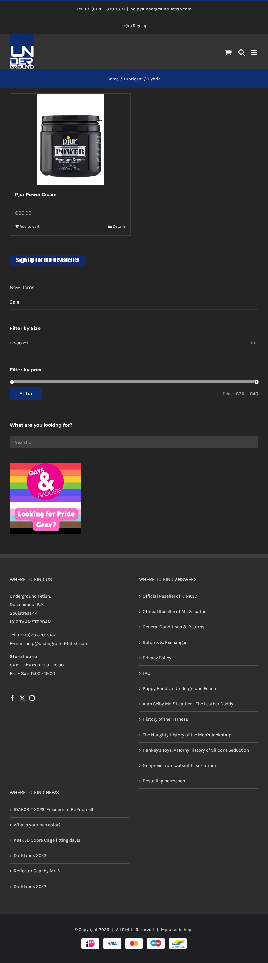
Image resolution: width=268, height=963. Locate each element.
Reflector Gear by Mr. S (37, 871)
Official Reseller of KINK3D (170, 596)
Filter (26, 393)
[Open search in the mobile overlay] (241, 52)
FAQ (146, 673)
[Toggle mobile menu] (254, 52)
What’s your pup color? (37, 825)
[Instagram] (32, 698)
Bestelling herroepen (164, 781)
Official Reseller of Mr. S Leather (175, 611)
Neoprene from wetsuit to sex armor (179, 765)
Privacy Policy (157, 658)
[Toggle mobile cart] (228, 52)
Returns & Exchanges (165, 642)
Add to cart (30, 226)
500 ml (21, 343)
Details (119, 226)
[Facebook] (12, 698)
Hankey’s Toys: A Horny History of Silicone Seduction (196, 750)
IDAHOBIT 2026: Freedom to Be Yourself (53, 809)
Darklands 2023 (30, 855)
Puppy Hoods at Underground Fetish (179, 688)
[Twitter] (22, 698)
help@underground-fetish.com (160, 9)
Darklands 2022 (30, 886)
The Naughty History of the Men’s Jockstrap (187, 735)
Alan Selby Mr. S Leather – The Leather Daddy (188, 704)
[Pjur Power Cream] (70, 139)
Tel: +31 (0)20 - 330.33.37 (101, 9)
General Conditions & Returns (173, 627)
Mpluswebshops (177, 929)
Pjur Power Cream (36, 194)
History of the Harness (165, 719)
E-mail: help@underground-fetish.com (49, 643)
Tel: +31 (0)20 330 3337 (33, 635)
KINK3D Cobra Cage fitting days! (47, 840)
